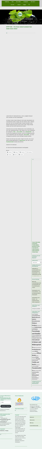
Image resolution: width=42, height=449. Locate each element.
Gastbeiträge (34, 335)
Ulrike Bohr (2, 430)
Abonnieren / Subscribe (6, 406)
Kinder (34, 347)
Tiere (40, 370)
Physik (37, 357)
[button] (29, 4)
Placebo (38, 359)
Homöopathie (34, 338)
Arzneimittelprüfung (36, 315)
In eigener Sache (39, 338)
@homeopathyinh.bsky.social (5, 419)
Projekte (37, 366)
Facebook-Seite (10, 141)
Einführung (7, 1)
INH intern (32, 422)
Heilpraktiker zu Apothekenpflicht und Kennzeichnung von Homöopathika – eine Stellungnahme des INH (36, 271)
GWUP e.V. (33, 407)
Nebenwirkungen (34, 353)
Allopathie (33, 314)
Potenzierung (38, 364)
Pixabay (7, 430)
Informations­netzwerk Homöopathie (21, 19)
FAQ (12, 1)
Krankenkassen (36, 349)
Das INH (12, 4)
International (35, 340)
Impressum (22, 140)
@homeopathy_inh (3, 421)
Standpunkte (26, 1)
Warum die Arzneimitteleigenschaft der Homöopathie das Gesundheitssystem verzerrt (36, 284)
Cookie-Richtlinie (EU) (34, 425)
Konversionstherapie (38, 347)
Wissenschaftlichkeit (35, 377)
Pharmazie (33, 357)
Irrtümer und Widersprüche (36, 344)
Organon (37, 355)
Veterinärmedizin (35, 372)
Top (39, 446)
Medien (36, 351)
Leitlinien (33, 351)
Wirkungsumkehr (34, 376)
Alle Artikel (33, 1)
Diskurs (34, 323)
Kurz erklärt (18, 1)
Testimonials (37, 370)
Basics (34, 317)
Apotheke (36, 314)
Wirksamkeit (35, 375)
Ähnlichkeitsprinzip (34, 379)
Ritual (34, 370)
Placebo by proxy (35, 360)
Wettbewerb (34, 373)
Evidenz (34, 325)
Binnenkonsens (36, 321)
